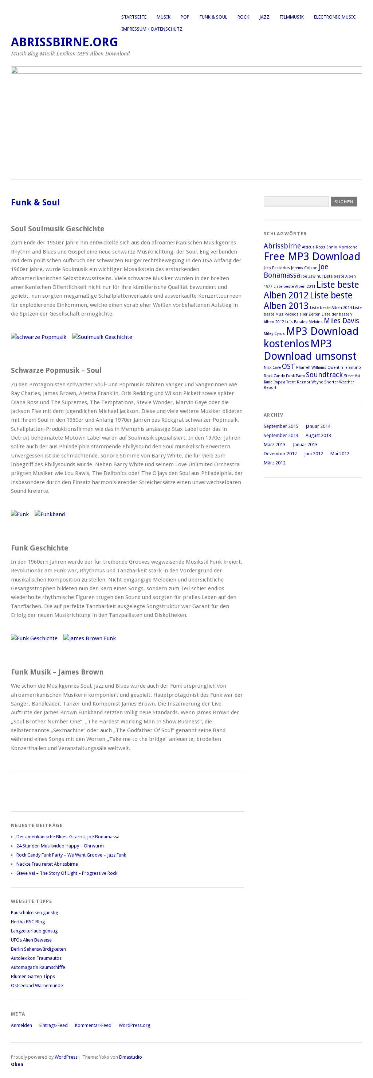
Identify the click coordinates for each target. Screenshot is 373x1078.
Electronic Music (335, 17)
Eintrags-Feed (53, 1025)
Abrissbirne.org (64, 42)
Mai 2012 (339, 453)
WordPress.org (134, 1025)
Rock (243, 17)
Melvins (316, 322)
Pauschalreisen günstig (34, 912)
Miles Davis (341, 321)
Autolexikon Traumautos (36, 958)
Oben (17, 1064)
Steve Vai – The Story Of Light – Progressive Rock (66, 873)
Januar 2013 (305, 444)
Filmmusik (292, 17)
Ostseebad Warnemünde (37, 985)
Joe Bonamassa (296, 271)
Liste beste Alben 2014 (331, 307)
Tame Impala (274, 382)
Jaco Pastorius (277, 268)
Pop (185, 17)
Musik (163, 17)
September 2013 (281, 435)
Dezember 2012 (280, 453)
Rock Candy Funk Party (284, 376)
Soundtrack (324, 375)
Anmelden (21, 1025)
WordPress (66, 1057)
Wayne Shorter (324, 382)
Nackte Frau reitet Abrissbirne (47, 864)
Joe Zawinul (312, 276)
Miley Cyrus (274, 333)
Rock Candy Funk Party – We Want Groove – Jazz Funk (71, 855)
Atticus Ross (313, 247)
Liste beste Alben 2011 (294, 286)
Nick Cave (272, 367)
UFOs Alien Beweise (31, 940)
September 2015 (281, 426)
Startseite (133, 17)
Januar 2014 (318, 426)
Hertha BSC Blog (28, 921)
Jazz (264, 17)
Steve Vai (352, 376)
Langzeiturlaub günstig (34, 931)
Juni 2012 (313, 453)
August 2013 (318, 435)
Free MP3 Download (312, 256)
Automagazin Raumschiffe (38, 967)
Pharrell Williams (311, 367)
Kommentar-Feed (93, 1025)
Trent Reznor (298, 382)
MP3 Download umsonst (310, 349)
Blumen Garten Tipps (33, 976)
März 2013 (275, 444)
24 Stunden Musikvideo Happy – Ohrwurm (60, 846)
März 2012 (275, 462)
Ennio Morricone (341, 247)
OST (288, 366)
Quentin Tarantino (344, 367)
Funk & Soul (213, 17)
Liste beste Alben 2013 (308, 300)
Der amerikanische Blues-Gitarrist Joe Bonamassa (67, 836)
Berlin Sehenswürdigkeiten (38, 949)
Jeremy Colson (304, 268)
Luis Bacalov (296, 322)
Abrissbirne (282, 246)
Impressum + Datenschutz (151, 29)
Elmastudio (130, 1057)
